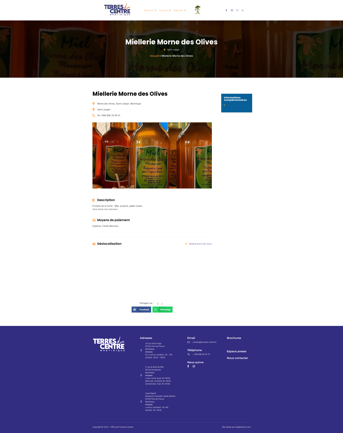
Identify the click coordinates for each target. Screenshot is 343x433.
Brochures (234, 338)
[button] (150, 10)
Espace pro (234, 344)
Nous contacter (237, 358)
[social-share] (158, 303)
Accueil (154, 55)
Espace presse (236, 351)
